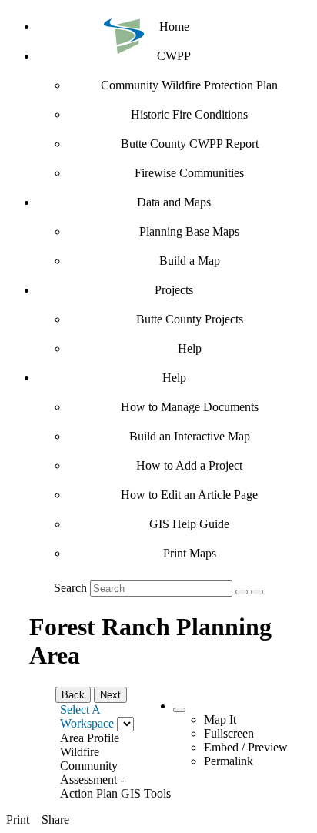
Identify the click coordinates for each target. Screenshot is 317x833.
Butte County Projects (189, 319)
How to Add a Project (189, 465)
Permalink (228, 761)
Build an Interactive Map (189, 436)
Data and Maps (174, 202)
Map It (220, 719)
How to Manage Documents (190, 406)
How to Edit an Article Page (189, 494)
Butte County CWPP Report (190, 143)
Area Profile (89, 737)
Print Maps (189, 553)
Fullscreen (229, 733)
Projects (174, 289)
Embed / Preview (246, 747)
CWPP (174, 55)
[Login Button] (257, 592)
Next (110, 695)
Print (17, 819)
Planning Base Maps (189, 231)
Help (190, 348)
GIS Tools (146, 793)
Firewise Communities (189, 172)
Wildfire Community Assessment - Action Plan (92, 772)
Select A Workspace (87, 716)
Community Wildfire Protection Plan (189, 85)
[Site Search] (241, 592)
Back (73, 695)
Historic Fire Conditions (189, 114)
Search (70, 587)
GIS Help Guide (189, 523)
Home (174, 26)
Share (55, 819)
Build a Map (189, 260)
